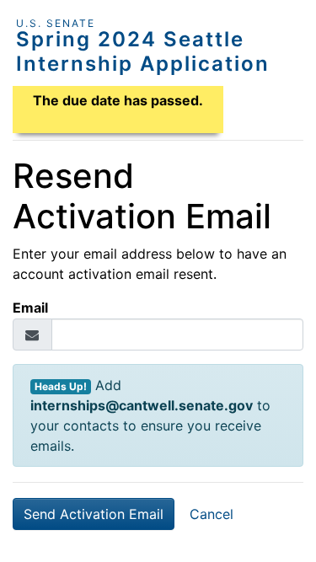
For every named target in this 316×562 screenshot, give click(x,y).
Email (30, 307)
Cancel (211, 514)
